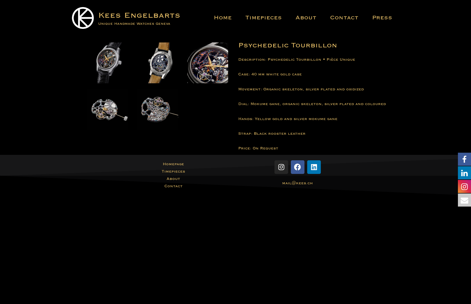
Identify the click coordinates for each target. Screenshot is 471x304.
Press (382, 17)
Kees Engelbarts (139, 15)
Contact (344, 17)
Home (223, 17)
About (305, 17)
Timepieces (263, 17)
